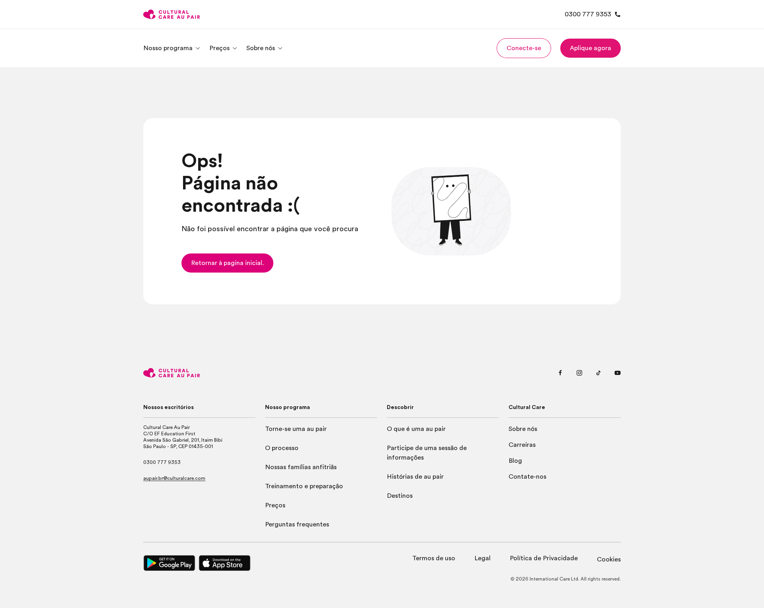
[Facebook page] (560, 373)
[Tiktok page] (598, 373)
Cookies (609, 559)
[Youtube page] (617, 373)
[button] (524, 48)
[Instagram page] (579, 373)
